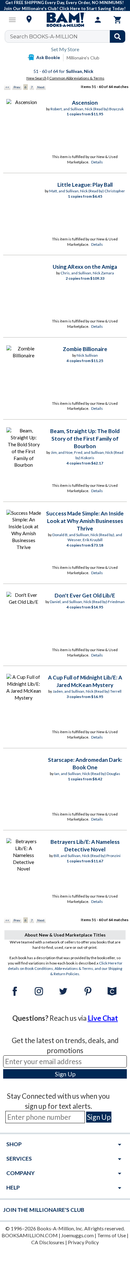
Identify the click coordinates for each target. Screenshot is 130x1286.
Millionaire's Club (83, 57)
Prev (17, 87)
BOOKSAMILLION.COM (30, 1235)
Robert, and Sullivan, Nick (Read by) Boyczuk (87, 109)
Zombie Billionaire (85, 349)
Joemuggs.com (77, 1235)
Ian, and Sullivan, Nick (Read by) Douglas (87, 773)
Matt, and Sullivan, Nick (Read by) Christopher (87, 191)
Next (40, 87)
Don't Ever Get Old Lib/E (85, 595)
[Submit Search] (117, 36)
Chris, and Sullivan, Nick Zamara (87, 273)
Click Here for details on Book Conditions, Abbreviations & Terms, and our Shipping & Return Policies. (65, 968)
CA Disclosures (47, 1242)
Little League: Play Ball (85, 184)
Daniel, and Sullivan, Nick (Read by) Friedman (87, 601)
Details (97, 162)
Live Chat (103, 1018)
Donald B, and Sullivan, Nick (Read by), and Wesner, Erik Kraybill (87, 537)
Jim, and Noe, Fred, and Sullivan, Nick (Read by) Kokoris (87, 455)
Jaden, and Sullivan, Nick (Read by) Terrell (87, 691)
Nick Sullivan (87, 355)
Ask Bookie (48, 57)
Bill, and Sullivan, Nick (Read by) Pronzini (87, 855)
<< (7, 87)
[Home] (65, 20)
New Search (37, 78)
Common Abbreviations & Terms (76, 78)
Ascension (85, 102)
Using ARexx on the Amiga (85, 266)
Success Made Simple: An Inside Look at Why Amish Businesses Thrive (85, 521)
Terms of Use (111, 1235)
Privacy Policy (83, 1242)
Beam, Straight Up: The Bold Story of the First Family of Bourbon (85, 438)
